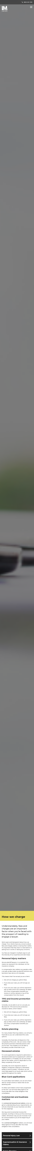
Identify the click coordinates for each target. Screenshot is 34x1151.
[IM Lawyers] (4, 7)
